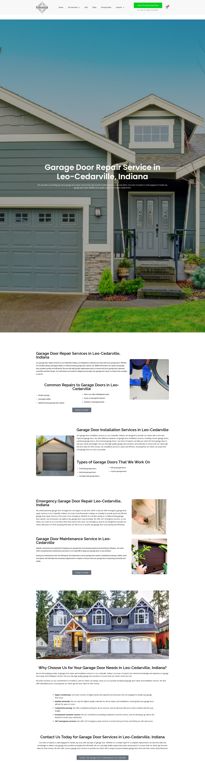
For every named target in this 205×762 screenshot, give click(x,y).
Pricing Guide (106, 7)
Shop (94, 7)
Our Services (73, 7)
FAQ (86, 7)
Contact (119, 7)
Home (61, 7)
